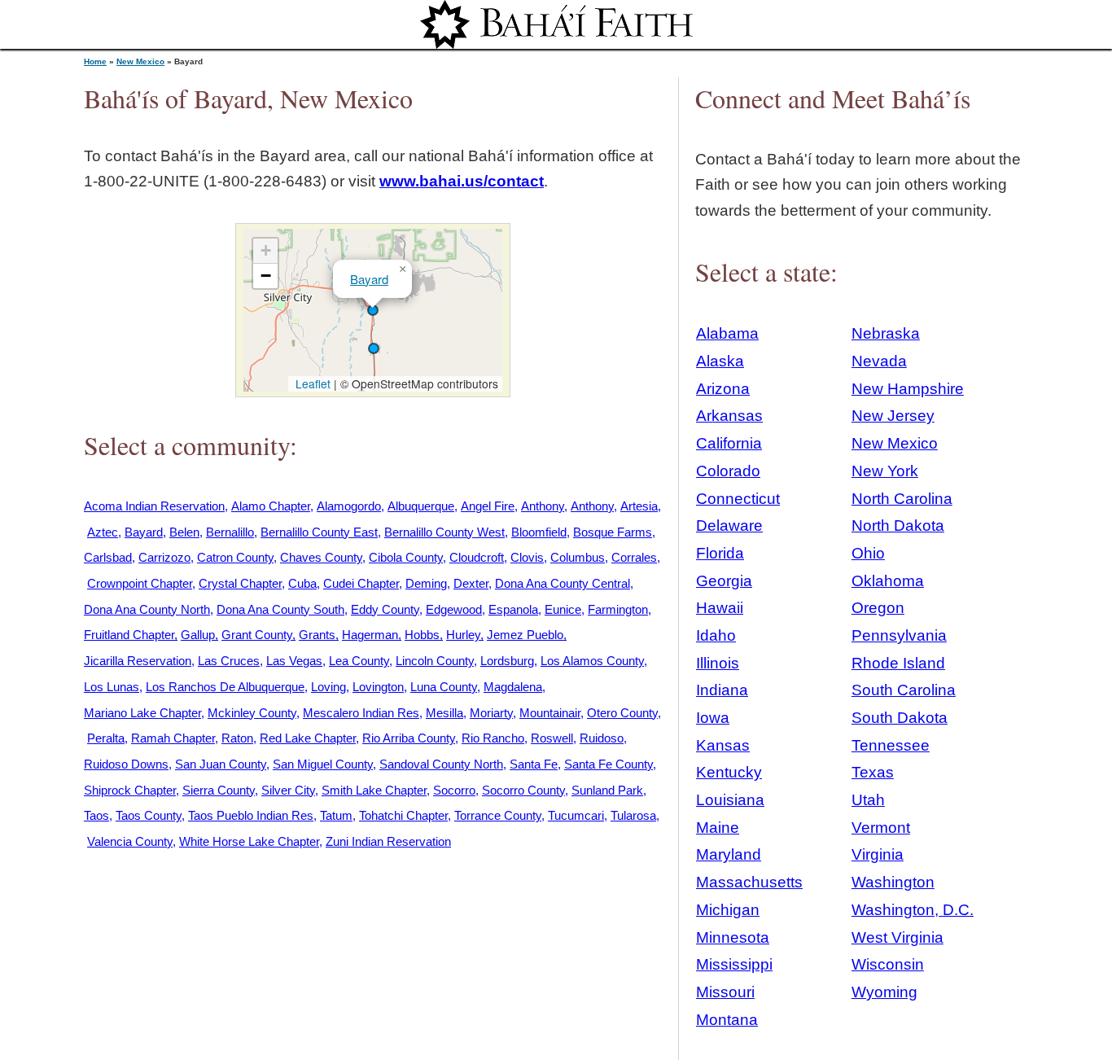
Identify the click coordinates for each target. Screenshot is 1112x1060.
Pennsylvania (899, 635)
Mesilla (444, 713)
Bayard (369, 278)
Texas (873, 772)
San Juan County (220, 764)
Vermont (881, 827)
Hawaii (719, 607)
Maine (717, 827)
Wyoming (884, 992)
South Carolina (904, 690)
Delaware (729, 525)
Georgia (724, 580)
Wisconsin (888, 964)
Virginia (878, 854)
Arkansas (729, 415)
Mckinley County (252, 713)
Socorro (454, 790)
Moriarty (491, 713)
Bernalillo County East (319, 532)
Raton (237, 738)
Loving (328, 687)
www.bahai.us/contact (461, 181)
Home (95, 61)
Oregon (878, 607)
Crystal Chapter (240, 583)
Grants (317, 635)
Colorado (728, 471)
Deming (426, 583)
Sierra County (218, 790)
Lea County (359, 661)
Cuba (302, 583)
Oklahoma (888, 580)
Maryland (728, 854)
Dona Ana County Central (562, 583)
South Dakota (900, 717)
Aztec (102, 532)
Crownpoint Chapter (139, 583)
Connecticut (738, 498)
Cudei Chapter (361, 583)
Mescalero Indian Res (361, 713)
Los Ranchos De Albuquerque (225, 687)
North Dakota (898, 525)
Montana (727, 1019)
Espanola (513, 609)
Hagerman (370, 635)
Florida (720, 553)
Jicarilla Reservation (137, 661)
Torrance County (497, 815)
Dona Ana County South (280, 609)
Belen (184, 532)
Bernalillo (230, 532)
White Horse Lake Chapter (249, 841)
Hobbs (422, 635)
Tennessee (891, 745)
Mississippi (734, 964)
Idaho (716, 635)
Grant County (256, 635)
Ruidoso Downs (126, 764)
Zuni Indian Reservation (388, 841)
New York (885, 471)
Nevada (879, 361)
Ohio (868, 553)
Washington (893, 882)
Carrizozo (164, 557)
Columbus (577, 557)
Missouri (725, 992)
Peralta (106, 738)
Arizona (723, 388)
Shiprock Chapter (130, 790)
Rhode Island (898, 663)
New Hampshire (908, 388)
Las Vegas (294, 661)
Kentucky (729, 772)
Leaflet (311, 383)
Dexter (470, 583)
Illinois (717, 663)
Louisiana (730, 799)
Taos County (149, 815)
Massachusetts (749, 882)
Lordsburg (507, 661)
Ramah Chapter (173, 738)
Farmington (618, 609)
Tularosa (633, 815)
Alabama (727, 333)
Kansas (723, 745)
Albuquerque (420, 506)
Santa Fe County (608, 764)
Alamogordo (349, 506)
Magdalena (513, 687)
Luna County (443, 687)
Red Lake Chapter (308, 738)
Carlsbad (108, 557)
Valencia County (130, 841)
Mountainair (549, 713)
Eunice (563, 609)
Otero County (622, 713)
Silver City (288, 790)
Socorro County (523, 790)
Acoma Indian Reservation (154, 506)
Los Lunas (111, 687)
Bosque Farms (612, 532)
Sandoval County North (441, 764)
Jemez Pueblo (525, 635)
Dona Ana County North (147, 609)
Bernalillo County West (444, 532)
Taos (96, 815)
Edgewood (454, 609)
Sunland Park (607, 790)
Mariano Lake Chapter (142, 713)
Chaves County (321, 557)
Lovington (378, 687)
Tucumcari (576, 815)
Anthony (542, 506)
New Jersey (893, 415)
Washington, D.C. (913, 909)
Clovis (527, 557)
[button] (373, 310)
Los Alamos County (592, 661)
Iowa (712, 717)
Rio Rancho (493, 738)
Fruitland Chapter (129, 635)
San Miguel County (323, 764)
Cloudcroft (476, 557)
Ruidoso (602, 738)
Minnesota (732, 937)
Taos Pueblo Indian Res (250, 815)
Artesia (639, 506)
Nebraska (886, 333)
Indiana (722, 690)
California (729, 443)
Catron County (235, 557)
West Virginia (897, 937)
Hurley (463, 635)
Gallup (198, 635)
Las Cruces (229, 661)
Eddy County (385, 609)
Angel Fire (487, 506)
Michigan (728, 909)
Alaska (720, 361)
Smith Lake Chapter (374, 790)
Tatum (336, 815)
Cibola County (406, 557)
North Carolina (902, 498)
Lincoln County (435, 661)
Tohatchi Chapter (403, 815)
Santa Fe (534, 764)
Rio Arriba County (408, 738)
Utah (868, 799)
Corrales (634, 557)
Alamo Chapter (270, 506)
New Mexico (140, 61)
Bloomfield (539, 532)
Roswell (552, 738)
